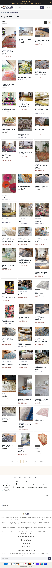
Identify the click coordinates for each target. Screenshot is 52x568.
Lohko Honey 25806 (7, 220)
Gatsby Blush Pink (40, 420)
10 (35, 461)
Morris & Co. (21, 132)
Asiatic (3, 296)
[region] (26, 2)
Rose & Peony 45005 (8, 321)
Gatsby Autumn (6, 395)
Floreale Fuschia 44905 (8, 109)
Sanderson (38, 108)
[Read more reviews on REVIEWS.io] (6, 491)
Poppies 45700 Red (7, 197)
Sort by (3, 21)
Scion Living (5, 218)
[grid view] (45, 22)
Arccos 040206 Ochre (24, 344)
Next (41, 461)
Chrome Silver (6, 420)
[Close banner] (50, 2)
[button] (13, 487)
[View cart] (50, 7)
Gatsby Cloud (39, 293)
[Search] (42, 7)
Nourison (4, 154)
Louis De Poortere (6, 50)
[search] (29, 7)
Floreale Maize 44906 (24, 77)
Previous (11, 461)
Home (4, 12)
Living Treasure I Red (41, 450)
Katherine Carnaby (6, 418)
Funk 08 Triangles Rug (8, 297)
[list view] (49, 22)
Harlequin (20, 75)
